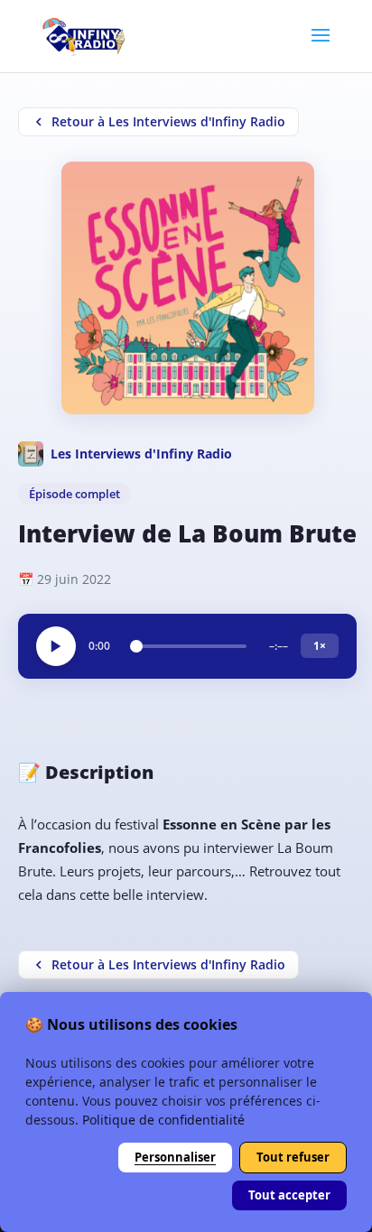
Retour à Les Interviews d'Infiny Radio (168, 121)
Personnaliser (175, 1157)
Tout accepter (289, 1195)
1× (319, 645)
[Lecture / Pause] (56, 646)
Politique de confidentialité (163, 1119)
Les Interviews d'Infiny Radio (141, 453)
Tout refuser (293, 1157)
